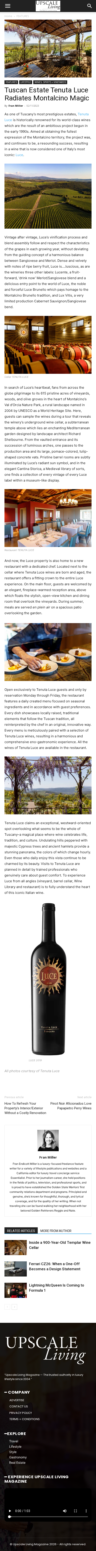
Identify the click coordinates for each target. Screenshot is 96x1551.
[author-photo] (48, 1151)
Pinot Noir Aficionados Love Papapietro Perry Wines (71, 1106)
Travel (13, 1441)
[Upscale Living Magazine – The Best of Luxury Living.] (46, 1350)
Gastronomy (18, 1457)
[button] (7, 6)
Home (8, 16)
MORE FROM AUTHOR (55, 1231)
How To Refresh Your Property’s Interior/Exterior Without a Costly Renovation (25, 1108)
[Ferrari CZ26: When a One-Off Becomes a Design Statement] (15, 1269)
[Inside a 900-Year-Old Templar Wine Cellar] (15, 1247)
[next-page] (14, 1307)
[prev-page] (7, 1307)
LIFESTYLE (26, 82)
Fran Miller (15, 105)
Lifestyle (15, 1446)
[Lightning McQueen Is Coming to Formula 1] (15, 1290)
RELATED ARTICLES (21, 1231)
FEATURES (23, 16)
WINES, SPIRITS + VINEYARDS (50, 82)
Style (13, 1452)
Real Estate (17, 1462)
